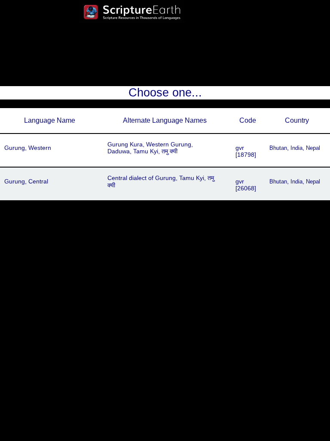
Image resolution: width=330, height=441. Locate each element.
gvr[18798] (245, 151)
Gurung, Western (27, 147)
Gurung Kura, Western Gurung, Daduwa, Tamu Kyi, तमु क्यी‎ (150, 148)
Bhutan (278, 148)
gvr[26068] (245, 185)
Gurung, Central (26, 181)
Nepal (313, 148)
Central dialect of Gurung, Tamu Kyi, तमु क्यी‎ (160, 181)
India (296, 148)
